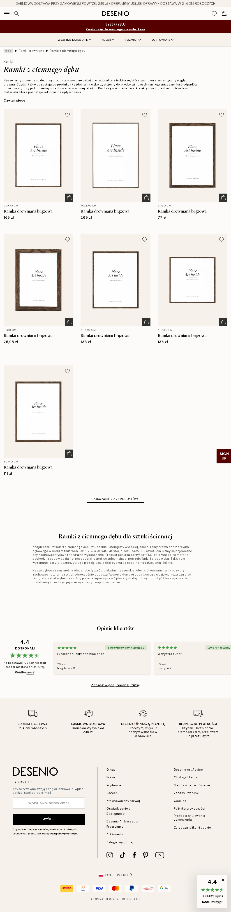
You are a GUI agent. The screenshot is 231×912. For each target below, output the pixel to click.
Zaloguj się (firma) (120, 842)
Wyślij (49, 819)
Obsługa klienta (186, 777)
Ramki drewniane (31, 51)
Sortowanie (161, 40)
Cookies (180, 801)
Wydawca (113, 785)
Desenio (128, 899)
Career (111, 793)
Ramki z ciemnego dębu (67, 51)
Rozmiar (131, 40)
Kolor (106, 40)
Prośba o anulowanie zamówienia (189, 818)
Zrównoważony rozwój (123, 801)
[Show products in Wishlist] (214, 13)
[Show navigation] (7, 13)
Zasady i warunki (186, 793)
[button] (212, 891)
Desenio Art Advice (188, 770)
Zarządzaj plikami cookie (192, 827)
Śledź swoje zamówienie (192, 785)
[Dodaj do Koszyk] (69, 198)
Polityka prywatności (189, 808)
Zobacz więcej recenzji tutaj (115, 685)
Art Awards (114, 834)
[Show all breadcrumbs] (8, 51)
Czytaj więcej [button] (15, 100)
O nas (111, 770)
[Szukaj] (17, 13)
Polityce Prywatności (63, 833)
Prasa (110, 777)
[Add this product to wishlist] (67, 115)
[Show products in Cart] (224, 13)
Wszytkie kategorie (73, 40)
